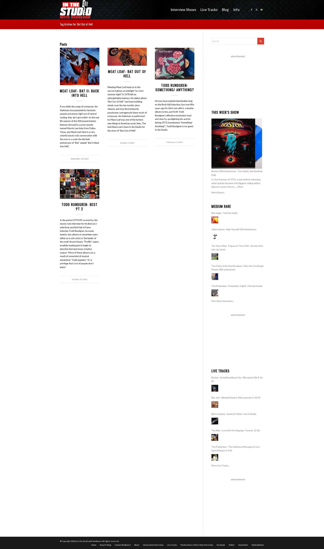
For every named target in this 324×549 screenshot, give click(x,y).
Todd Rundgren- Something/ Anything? (174, 87)
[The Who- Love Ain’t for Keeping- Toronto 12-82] (214, 437)
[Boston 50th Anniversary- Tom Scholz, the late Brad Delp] (236, 143)
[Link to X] (256, 9)
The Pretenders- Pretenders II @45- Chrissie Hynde (236, 286)
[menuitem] (183, 9)
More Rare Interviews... (222, 301)
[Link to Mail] (261, 9)
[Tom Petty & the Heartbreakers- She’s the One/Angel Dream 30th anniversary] (214, 276)
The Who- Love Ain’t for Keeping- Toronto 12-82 (235, 430)
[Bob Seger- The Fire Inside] (214, 220)
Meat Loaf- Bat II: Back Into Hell (79, 93)
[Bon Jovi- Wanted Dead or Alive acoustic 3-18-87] (214, 404)
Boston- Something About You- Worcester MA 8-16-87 (237, 379)
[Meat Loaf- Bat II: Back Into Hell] (79, 66)
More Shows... (218, 192)
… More (239, 186)
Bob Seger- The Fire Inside (224, 213)
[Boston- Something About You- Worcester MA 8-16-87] (214, 388)
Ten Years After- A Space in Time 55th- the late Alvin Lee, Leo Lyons (237, 248)
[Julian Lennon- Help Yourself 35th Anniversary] (214, 236)
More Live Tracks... (220, 465)
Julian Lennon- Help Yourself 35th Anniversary (233, 229)
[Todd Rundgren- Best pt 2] (79, 184)
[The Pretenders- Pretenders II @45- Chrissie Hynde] (214, 293)
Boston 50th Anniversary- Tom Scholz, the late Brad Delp (236, 173)
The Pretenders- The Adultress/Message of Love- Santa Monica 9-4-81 (235, 449)
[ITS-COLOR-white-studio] (76, 9)
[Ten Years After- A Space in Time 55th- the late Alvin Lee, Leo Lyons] (214, 256)
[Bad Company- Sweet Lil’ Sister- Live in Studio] (214, 421)
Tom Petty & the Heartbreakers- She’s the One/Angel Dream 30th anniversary (237, 268)
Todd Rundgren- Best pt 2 (80, 206)
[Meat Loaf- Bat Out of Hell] (127, 57)
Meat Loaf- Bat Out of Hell (127, 73)
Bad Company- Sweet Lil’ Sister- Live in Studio (233, 414)
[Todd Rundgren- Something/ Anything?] (174, 64)
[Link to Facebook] (251, 9)
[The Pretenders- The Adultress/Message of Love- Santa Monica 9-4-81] (214, 457)
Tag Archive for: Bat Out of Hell (76, 24)
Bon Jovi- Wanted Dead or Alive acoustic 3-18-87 (236, 397)
